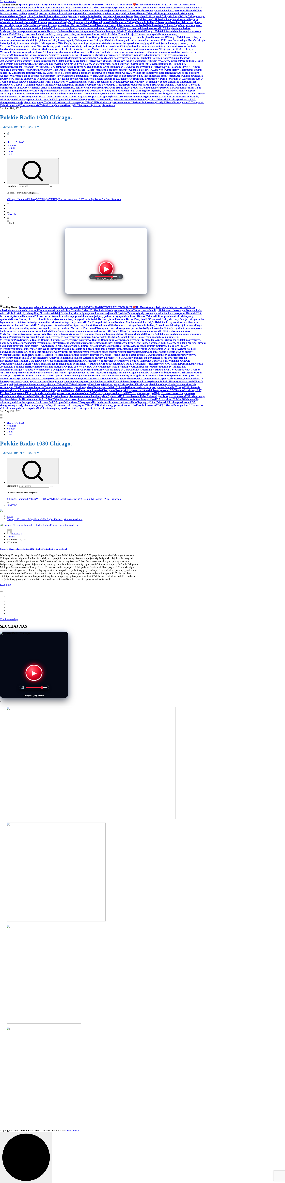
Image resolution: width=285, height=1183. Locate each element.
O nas (10, 151)
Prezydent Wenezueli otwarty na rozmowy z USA (98, 55)
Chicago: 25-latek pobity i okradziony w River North (74, 60)
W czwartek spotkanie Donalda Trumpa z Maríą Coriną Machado (107, 31)
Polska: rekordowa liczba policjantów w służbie (130, 60)
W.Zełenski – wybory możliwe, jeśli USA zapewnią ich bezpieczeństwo (76, 105)
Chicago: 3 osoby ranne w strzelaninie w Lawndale (149, 46)
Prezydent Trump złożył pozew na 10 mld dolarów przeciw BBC (139, 87)
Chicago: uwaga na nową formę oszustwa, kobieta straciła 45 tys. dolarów (88, 78)
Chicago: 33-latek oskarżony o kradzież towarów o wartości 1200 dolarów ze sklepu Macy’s (145, 40)
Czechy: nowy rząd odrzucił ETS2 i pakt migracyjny (124, 90)
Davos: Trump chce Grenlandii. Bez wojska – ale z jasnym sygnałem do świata (54, 16)
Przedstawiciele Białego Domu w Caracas (37, 37)
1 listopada (115, 199)
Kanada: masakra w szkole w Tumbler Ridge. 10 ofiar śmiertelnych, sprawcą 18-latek (85, 7)
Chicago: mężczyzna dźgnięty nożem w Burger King (126, 96)
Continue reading (9, 619)
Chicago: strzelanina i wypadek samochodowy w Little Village (85, 28)
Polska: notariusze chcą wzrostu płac (76, 96)
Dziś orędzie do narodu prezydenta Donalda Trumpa (154, 84)
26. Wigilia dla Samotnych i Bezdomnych (152, 72)
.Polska (31, 199)
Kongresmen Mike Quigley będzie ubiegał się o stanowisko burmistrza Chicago (87, 43)
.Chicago (11, 199)
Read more (5, 584)
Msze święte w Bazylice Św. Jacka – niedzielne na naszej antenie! (109, 52)
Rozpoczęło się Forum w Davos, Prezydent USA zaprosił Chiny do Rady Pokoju (143, 16)
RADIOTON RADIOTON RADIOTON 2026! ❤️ (108, 4)
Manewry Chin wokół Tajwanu (58, 69)
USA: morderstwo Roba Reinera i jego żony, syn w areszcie (152, 93)
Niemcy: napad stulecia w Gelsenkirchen (124, 63)
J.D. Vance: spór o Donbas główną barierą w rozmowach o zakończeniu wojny (85, 72)
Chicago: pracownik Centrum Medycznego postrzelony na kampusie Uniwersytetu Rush (64, 34)
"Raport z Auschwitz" (69, 199)
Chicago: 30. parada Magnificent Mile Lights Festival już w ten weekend (44, 519)
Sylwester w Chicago (168, 60)
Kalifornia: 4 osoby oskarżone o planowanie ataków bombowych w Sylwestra (76, 93)
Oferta (10, 154)
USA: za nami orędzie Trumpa (36, 84)
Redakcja (17, 533)
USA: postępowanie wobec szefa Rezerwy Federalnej (40, 31)
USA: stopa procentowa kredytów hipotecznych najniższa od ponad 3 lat (74, 22)
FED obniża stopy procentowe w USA (115, 102)
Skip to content (8, 1)
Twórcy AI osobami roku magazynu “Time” (69, 102)
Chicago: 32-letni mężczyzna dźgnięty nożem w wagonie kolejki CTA (114, 69)
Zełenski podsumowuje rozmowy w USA (106, 66)
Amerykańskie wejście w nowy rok (25, 60)
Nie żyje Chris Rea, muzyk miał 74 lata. (76, 75)
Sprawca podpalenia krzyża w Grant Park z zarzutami (49, 4)
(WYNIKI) (52, 199)
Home (10, 516)
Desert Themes (73, 1130)
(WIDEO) (40, 199)
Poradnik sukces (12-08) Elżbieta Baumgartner (162, 102)
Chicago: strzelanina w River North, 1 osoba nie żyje (158, 66)
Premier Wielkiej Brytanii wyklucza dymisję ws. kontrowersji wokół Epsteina (84, 10)
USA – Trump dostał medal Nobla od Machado (110, 19)
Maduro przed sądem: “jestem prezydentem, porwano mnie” (126, 49)
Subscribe (12, 214)
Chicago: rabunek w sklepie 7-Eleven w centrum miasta (42, 52)
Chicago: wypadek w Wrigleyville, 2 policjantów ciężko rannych (47, 66)
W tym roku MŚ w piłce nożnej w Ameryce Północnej (41, 55)
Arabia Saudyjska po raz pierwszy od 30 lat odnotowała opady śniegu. (137, 75)
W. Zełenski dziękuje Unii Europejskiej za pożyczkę (94, 81)
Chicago (11, 536)
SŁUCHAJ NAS (16, 142)
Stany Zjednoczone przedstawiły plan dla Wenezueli (137, 37)
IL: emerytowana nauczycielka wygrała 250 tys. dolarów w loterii (65, 63)
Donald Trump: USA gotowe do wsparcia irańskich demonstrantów (48, 58)
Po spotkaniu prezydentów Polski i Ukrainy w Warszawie (162, 78)
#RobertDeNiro (101, 199)
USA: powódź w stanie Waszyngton (72, 99)
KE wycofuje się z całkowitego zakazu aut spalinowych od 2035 (60, 90)
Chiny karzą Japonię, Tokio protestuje (72, 40)
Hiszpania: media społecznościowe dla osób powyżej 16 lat (124, 99)
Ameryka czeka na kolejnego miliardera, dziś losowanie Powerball (66, 87)
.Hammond (22, 199)
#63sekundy (86, 199)
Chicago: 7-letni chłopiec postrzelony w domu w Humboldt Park (121, 58)
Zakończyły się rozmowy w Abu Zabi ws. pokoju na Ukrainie (161, 10)
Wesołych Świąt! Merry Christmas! (172, 69)
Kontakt (11, 148)
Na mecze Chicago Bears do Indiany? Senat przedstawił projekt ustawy (155, 22)
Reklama (11, 145)
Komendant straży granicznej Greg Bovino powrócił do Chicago (89, 84)
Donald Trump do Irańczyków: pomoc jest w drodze (117, 25)
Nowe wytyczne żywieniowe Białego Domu (84, 37)
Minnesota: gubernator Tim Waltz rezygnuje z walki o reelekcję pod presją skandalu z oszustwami (66, 46)
